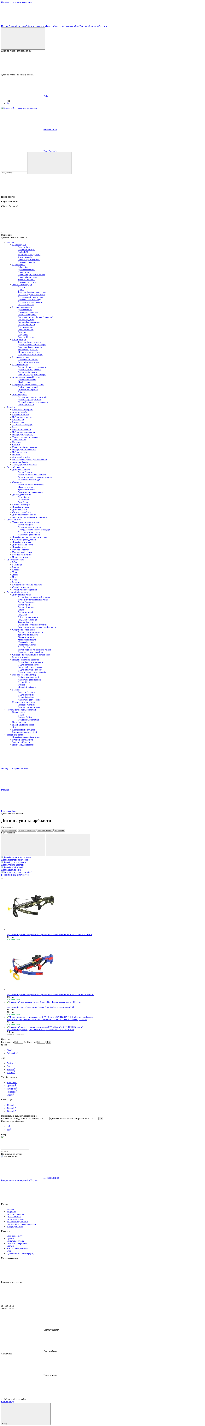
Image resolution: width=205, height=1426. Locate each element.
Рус (8, 103)
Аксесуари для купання (29, 534)
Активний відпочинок (17, 592)
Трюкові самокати (26, 489)
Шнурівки (23, 334)
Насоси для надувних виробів (32, 672)
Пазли (21, 715)
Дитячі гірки (24, 605)
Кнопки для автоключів (29, 707)
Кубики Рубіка (25, 717)
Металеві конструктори (29, 352)
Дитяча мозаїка (25, 309)
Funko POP (23, 252)
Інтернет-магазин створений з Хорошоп (20, 1180)
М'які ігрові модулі (27, 640)
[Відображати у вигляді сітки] (23, 845)
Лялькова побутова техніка (30, 297)
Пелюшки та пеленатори (29, 527)
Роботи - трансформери (29, 259)
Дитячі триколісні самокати (31, 484)
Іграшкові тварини (27, 262)
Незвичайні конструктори (30, 354)
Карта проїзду (7, 1401)
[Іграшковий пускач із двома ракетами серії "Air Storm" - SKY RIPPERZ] (105, 1027)
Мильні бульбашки (27, 687)
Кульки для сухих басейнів (30, 652)
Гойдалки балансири (28, 620)
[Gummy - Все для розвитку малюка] (15, 1149)
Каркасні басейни (26, 692)
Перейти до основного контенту (16, 2)
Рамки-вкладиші (25, 327)
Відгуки (50, 26)
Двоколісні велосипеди (29, 479)
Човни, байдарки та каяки (30, 667)
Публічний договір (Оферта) (93, 26)
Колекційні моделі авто (29, 362)
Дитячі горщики (25, 524)
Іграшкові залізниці (27, 282)
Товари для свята (15, 735)
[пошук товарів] (49, 163)
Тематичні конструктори (29, 342)
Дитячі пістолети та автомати (32, 367)
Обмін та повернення (36, 26)
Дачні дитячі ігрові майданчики (33, 600)
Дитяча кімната (14, 519)
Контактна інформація (64, 26)
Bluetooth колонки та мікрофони (33, 402)
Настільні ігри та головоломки (21, 710)
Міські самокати (25, 487)
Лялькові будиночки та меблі (31, 294)
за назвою (59, 830)
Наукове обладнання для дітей (32, 397)
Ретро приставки (26, 404)
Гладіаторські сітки (27, 645)
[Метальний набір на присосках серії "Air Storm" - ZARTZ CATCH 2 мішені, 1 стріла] (105, 1017)
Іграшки (11, 242)
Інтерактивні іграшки (28, 389)
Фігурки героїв (25, 257)
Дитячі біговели (25, 472)
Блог (77, 26)
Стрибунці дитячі (26, 319)
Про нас (5, 26)
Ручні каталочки (25, 329)
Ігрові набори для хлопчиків (31, 274)
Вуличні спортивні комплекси (32, 625)
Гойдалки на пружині (28, 617)
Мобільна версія (51, 1178)
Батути (21, 610)
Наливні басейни (26, 697)
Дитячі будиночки (26, 602)
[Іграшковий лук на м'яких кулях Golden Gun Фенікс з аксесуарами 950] (105, 1002)
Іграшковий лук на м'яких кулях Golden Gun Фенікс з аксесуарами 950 (40, 1007)
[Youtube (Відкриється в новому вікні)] (64, 24)
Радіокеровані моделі (28, 387)
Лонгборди (23, 502)
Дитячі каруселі (25, 612)
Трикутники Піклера (28, 635)
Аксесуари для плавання (29, 680)
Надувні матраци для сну (30, 670)
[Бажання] (102, 62)
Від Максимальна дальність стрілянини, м (21, 1118)
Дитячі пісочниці (26, 607)
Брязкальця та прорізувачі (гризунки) (35, 317)
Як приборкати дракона (29, 254)
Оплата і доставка (17, 26)
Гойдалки (22, 615)
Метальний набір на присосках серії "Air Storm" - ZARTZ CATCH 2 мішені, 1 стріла (47, 1019)
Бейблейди (23, 267)
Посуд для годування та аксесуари (34, 529)
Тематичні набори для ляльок (32, 292)
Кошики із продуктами (29, 322)
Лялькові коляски (26, 304)
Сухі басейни (24, 647)
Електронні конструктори (30, 347)
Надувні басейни (26, 695)
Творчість (11, 407)
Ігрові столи (23, 272)
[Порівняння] (23, 39)
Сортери (22, 332)
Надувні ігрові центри (28, 665)
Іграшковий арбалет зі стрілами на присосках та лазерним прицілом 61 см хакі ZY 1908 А (49, 934)
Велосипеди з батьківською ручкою (35, 477)
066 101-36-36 (50, 151)
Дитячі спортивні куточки (30, 632)
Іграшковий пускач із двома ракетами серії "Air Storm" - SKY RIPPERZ (40, 1029)
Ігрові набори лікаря (27, 277)
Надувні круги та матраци (30, 662)
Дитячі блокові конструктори (32, 344)
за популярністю (9, 830)
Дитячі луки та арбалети (29, 369)
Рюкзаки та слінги (26, 705)
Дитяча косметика (26, 269)
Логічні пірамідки (26, 324)
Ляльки (21, 287)
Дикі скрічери (24, 247)
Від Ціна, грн (7, 1042)
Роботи (21, 392)
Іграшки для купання (28, 312)
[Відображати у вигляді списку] (68, 845)
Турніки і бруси (25, 622)
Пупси (21, 289)
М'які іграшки (24, 382)
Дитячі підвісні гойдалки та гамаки (34, 650)
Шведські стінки (26, 642)
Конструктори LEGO (28, 349)
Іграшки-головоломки (28, 720)
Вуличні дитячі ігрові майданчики (34, 597)
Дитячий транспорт (16, 467)
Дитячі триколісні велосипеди (32, 474)
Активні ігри (24, 682)
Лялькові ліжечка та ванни (30, 302)
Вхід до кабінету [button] (14, 1236)
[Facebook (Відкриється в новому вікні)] (22, 24)
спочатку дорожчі (45, 830)
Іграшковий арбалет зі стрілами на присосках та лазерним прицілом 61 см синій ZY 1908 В (50, 994)
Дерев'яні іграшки (26, 337)
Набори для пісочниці (28, 677)
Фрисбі (21, 685)
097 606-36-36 (50, 129)
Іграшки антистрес (27, 379)
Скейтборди (23, 499)
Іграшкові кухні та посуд (29, 299)
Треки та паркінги (26, 279)
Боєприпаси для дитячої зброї (32, 374)
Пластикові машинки (28, 359)
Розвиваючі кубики (27, 314)
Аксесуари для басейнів (29, 700)
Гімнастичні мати (26, 637)
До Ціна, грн (30, 1042)
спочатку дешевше (27, 830)
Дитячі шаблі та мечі (27, 372)
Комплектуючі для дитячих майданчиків (37, 627)
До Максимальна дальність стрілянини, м (70, 1118)
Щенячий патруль (26, 249)
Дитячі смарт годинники (29, 399)
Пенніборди (23, 497)
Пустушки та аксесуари (29, 532)
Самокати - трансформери (30, 492)
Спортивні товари (15, 560)
